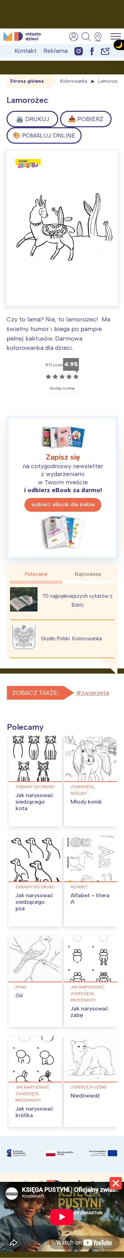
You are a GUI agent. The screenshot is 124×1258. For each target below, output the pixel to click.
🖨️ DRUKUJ (32, 119)
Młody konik (86, 801)
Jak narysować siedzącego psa (34, 902)
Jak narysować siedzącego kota (34, 801)
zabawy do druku (35, 786)
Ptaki (21, 987)
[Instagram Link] (78, 51)
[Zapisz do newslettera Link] (105, 51)
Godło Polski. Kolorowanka (71, 639)
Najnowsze (88, 574)
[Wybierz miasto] (100, 36)
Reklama (55, 51)
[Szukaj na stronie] (86, 36)
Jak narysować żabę (89, 1011)
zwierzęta (95, 693)
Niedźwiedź (85, 1095)
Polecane (36, 574)
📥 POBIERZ (85, 119)
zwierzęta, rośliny (83, 790)
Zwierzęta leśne (89, 1087)
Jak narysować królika (34, 1111)
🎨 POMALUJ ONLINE (44, 135)
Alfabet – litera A (90, 898)
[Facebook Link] (92, 51)
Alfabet (79, 887)
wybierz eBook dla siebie (63, 504)
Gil (19, 995)
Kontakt (25, 51)
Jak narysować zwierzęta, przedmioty (88, 993)
